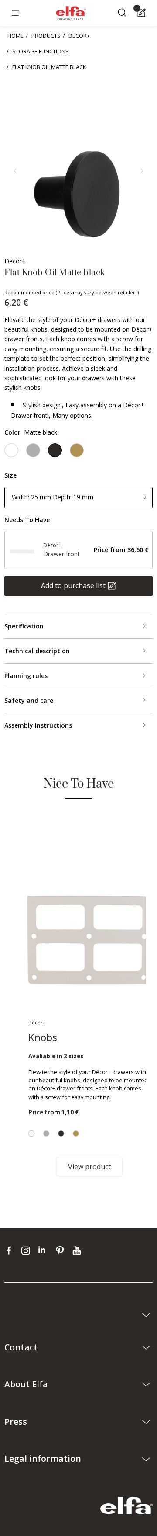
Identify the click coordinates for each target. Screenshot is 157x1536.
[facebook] (10, 1250)
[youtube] (77, 1250)
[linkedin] (44, 1250)
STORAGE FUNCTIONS (40, 51)
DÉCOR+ (79, 36)
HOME (15, 36)
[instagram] (27, 1250)
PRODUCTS (46, 36)
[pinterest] (61, 1250)
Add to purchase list (73, 585)
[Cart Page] (142, 13)
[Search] (123, 13)
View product (89, 1166)
